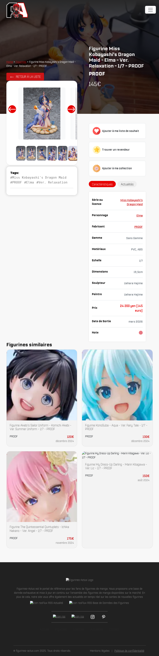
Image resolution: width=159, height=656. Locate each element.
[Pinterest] (103, 617)
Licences (78, 629)
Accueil (44, 629)
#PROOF (16, 182)
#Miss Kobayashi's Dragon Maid (38, 177)
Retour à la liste (28, 77)
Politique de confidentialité (129, 650)
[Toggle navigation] (150, 10)
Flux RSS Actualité (52, 603)
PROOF (138, 227)
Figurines (21, 62)
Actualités (96, 629)
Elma (140, 215)
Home (9, 62)
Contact (114, 629)
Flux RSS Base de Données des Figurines (105, 603)
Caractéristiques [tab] (102, 184)
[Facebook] (59, 617)
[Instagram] (92, 617)
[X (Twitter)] (78, 617)
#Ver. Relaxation (51, 182)
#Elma (29, 182)
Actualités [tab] (127, 184)
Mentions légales (100, 650)
